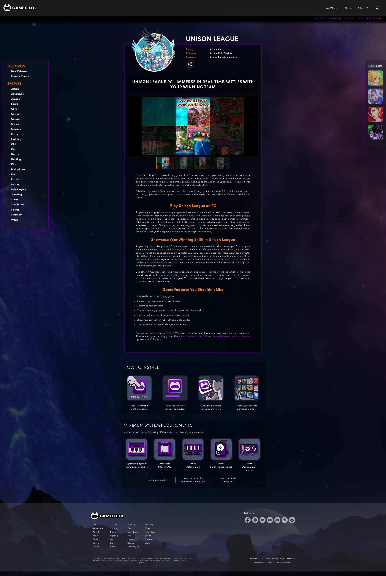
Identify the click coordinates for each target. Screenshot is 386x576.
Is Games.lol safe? (158, 480)
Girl (13, 144)
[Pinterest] (284, 520)
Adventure (334, 19)
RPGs (170, 333)
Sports (15, 210)
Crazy (14, 134)
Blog (348, 8)
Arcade (15, 99)
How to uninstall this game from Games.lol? (193, 480)
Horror (15, 154)
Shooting (16, 194)
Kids (360, 19)
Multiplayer (373, 19)
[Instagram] (255, 520)
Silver (14, 199)
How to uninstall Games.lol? (228, 480)
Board (15, 104)
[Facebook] (247, 520)
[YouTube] (269, 520)
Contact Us (290, 559)
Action (319, 19)
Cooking (16, 129)
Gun (13, 149)
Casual (349, 19)
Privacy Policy (271, 559)
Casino (15, 114)
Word (14, 220)
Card (14, 109)
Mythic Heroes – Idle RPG (193, 336)
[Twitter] (262, 520)
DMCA (281, 559)
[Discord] (277, 520)
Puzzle (15, 179)
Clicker (15, 124)
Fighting (16, 139)
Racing (15, 184)
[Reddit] (292, 520)
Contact (364, 8)
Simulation (17, 204)
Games (330, 8)
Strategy (16, 215)
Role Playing (18, 189)
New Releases (19, 71)
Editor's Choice (20, 76)
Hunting (16, 159)
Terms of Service (256, 559)
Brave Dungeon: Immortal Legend (231, 336)
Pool (13, 174)
